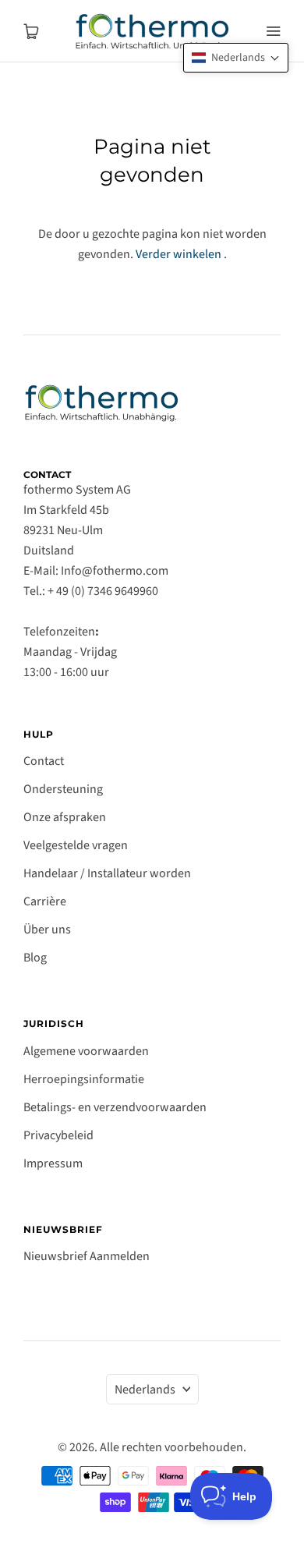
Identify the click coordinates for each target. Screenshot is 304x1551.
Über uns (47, 929)
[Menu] (272, 31)
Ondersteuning (63, 789)
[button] (236, 58)
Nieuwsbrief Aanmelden (86, 1256)
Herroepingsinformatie (83, 1079)
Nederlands (145, 1389)
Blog (35, 957)
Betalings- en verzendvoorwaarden (115, 1107)
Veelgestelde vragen (75, 845)
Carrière (44, 901)
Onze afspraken (64, 817)
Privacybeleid (58, 1135)
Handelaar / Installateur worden (107, 873)
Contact (43, 761)
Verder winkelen (178, 254)
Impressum (53, 1163)
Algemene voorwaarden (86, 1051)
